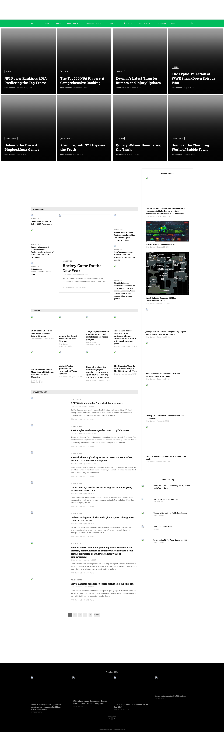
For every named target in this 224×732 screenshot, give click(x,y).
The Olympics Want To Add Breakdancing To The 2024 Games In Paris (125, 368)
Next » (96, 615)
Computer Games (93, 23)
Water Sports (119, 698)
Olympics (126, 23)
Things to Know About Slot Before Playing (170, 513)
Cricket (112, 23)
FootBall (64, 71)
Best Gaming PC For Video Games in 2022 (170, 540)
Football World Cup (80, 709)
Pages (174, 23)
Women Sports (76, 399)
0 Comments (68, 288)
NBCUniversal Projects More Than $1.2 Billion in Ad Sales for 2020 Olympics (42, 373)
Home (47, 23)
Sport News (143, 23)
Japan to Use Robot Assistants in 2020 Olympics (68, 338)
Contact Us (161, 23)
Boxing (175, 67)
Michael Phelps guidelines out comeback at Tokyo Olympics (68, 370)
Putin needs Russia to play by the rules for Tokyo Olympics (41, 333)
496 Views (81, 288)
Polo (155, 490)
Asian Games (72, 23)
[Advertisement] (84, 188)
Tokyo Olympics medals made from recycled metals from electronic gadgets (97, 335)
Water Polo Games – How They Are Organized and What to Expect (171, 487)
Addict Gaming (11, 138)
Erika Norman (10, 88)
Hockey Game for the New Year (82, 268)
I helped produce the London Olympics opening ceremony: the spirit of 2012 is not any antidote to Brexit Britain (98, 372)
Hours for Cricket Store (162, 526)
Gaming (58, 23)
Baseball (9, 71)
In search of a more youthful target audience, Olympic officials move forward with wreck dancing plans (125, 337)
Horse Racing (36, 706)
